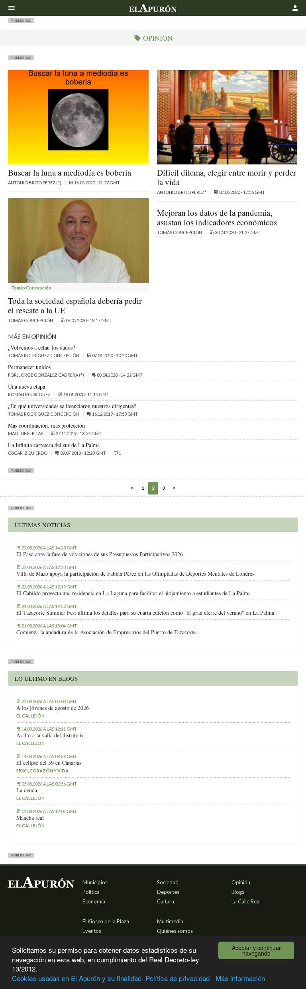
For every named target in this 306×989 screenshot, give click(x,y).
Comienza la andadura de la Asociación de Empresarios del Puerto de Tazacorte (106, 632)
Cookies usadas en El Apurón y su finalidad (76, 978)
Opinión (240, 882)
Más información (240, 978)
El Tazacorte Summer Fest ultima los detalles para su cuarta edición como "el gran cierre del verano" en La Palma (145, 613)
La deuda (26, 790)
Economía (93, 901)
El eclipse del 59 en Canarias (48, 763)
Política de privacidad (177, 978)
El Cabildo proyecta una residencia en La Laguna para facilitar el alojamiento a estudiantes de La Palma (133, 593)
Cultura (165, 901)
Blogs (237, 892)
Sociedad (167, 882)
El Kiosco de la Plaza (105, 921)
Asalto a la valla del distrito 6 (49, 735)
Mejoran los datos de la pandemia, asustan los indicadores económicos (217, 217)
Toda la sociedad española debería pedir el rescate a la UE (75, 305)
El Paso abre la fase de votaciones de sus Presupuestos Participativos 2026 (99, 554)
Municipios (95, 882)
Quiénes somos (175, 931)
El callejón (30, 715)
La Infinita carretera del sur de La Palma (54, 445)
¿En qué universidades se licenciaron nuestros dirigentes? (72, 406)
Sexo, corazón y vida (42, 770)
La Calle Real (246, 901)
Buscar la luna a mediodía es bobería (69, 172)
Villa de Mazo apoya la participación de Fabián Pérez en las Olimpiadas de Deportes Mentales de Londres (135, 574)
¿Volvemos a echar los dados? (41, 347)
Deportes (168, 892)
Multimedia (170, 921)
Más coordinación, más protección (46, 425)
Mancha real (30, 818)
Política (91, 892)
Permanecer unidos (29, 367)
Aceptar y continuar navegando (256, 950)
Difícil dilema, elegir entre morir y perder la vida (226, 177)
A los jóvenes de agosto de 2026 (52, 708)
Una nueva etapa (26, 386)
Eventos (91, 931)
